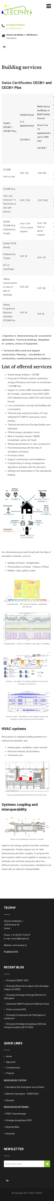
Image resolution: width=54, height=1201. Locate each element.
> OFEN (7, 1113)
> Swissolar (9, 1133)
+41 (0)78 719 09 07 (15, 25)
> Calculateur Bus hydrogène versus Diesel (24, 1087)
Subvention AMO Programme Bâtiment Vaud (27, 1004)
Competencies (13, 1067)
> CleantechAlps (11, 1127)
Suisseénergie (19, 1113)
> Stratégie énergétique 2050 (18, 1120)
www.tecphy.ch (19, 945)
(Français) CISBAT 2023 (17, 980)
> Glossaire (9, 1100)
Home (9, 1056)
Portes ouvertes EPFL (16, 1009)
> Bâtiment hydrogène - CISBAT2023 (21, 1094)
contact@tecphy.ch (14, 28)
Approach (10, 1062)
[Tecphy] (17, 6)
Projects (10, 1073)
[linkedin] (4, 46)
